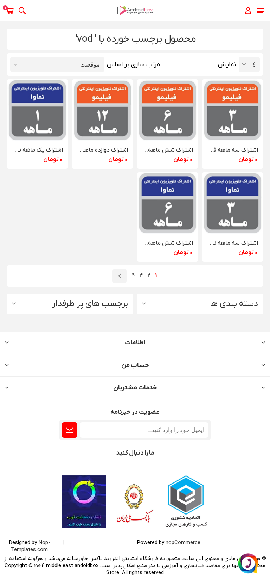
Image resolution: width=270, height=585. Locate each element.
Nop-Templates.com (30, 546)
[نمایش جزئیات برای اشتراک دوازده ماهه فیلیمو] (102, 110)
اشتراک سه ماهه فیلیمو (232, 150)
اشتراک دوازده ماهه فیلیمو (102, 150)
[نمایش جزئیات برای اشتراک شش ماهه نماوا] (167, 203)
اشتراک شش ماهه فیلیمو (167, 150)
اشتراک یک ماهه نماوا (37, 150)
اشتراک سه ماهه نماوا (232, 243)
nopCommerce (183, 542)
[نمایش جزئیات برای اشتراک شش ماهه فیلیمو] (167, 110)
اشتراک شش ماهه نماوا (167, 243)
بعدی (119, 276)
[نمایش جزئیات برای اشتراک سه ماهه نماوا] (232, 203)
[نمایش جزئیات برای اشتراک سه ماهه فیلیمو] (232, 110)
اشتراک (69, 430)
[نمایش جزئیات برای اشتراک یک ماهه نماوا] (37, 110)
